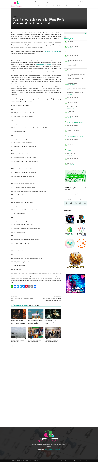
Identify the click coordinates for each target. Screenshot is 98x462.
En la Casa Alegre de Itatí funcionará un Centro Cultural (22, 299)
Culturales (45, 6)
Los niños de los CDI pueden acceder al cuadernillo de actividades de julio (51, 299)
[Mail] (85, 2)
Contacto (85, 460)
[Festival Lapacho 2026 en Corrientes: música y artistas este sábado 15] (53, 314)
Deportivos (52, 6)
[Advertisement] (35, 291)
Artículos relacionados (19, 305)
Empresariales (69, 6)
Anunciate (77, 6)
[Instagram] (83, 2)
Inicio (33, 6)
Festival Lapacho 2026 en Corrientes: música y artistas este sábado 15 (52, 322)
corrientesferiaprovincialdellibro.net (52, 51)
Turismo (39, 6)
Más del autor (34, 305)
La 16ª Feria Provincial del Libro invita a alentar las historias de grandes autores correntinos (51, 340)
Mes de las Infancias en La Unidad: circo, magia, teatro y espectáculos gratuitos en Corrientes (35, 322)
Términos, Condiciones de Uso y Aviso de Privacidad (71, 460)
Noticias (12, 318)
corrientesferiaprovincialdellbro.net (21, 276)
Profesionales (60, 6)
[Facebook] (80, 2)
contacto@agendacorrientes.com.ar (52, 449)
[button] (85, 6)
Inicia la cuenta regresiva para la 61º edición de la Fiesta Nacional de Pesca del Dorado (18, 340)
